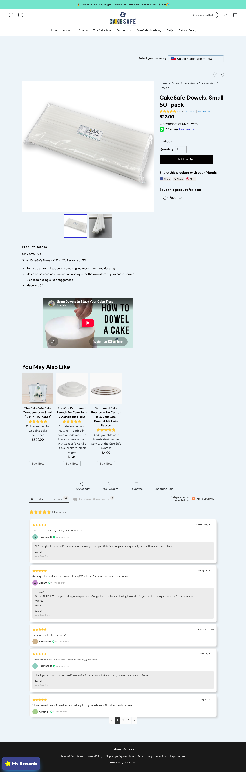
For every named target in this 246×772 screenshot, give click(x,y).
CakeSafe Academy (148, 30)
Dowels (164, 88)
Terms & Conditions (72, 756)
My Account (82, 489)
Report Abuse (177, 756)
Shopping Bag (164, 489)
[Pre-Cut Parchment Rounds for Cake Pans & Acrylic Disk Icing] (72, 388)
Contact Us (124, 30)
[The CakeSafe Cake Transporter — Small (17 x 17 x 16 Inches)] (37, 388)
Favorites (137, 489)
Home (54, 30)
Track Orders (109, 489)
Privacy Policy (94, 756)
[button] (123, 18)
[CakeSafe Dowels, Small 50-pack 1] (100, 226)
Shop (82, 30)
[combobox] (196, 58)
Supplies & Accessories (199, 83)
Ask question (204, 111)
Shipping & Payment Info (120, 756)
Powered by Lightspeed (123, 762)
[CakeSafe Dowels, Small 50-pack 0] (75, 226)
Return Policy (187, 30)
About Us (161, 756)
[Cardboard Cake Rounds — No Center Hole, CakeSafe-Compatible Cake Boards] (106, 388)
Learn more (186, 129)
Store (175, 83)
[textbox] (193, 59)
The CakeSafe (102, 30)
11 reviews (190, 111)
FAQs (170, 30)
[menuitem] (216, 74)
